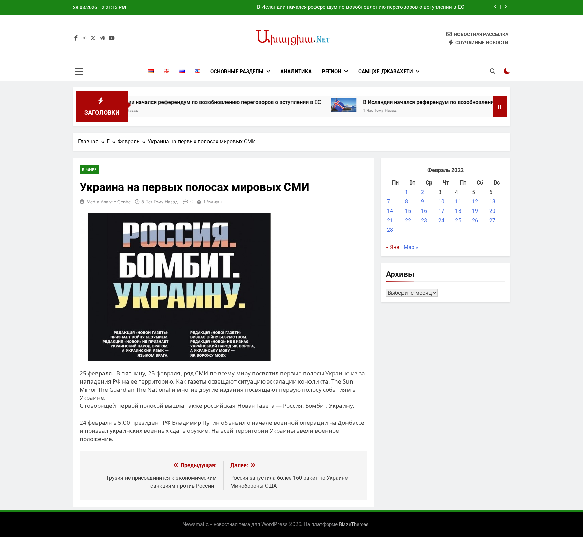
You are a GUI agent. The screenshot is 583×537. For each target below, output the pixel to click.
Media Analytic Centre (109, 201)
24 (441, 220)
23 (424, 220)
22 (408, 220)
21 (390, 220)
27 (492, 220)
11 (458, 201)
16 (424, 211)
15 (408, 211)
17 (441, 211)
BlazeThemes (353, 524)
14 (390, 211)
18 (458, 211)
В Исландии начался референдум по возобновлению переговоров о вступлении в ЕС (360, 7)
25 (458, 220)
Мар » (411, 247)
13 (492, 201)
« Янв (392, 247)
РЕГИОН (331, 71)
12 (475, 201)
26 (475, 220)
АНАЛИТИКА (296, 71)
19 (475, 211)
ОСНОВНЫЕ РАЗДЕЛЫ (236, 71)
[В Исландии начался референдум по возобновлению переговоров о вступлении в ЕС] (327, 105)
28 (390, 230)
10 (441, 201)
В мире (89, 169)
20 (492, 211)
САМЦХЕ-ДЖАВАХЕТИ (385, 71)
